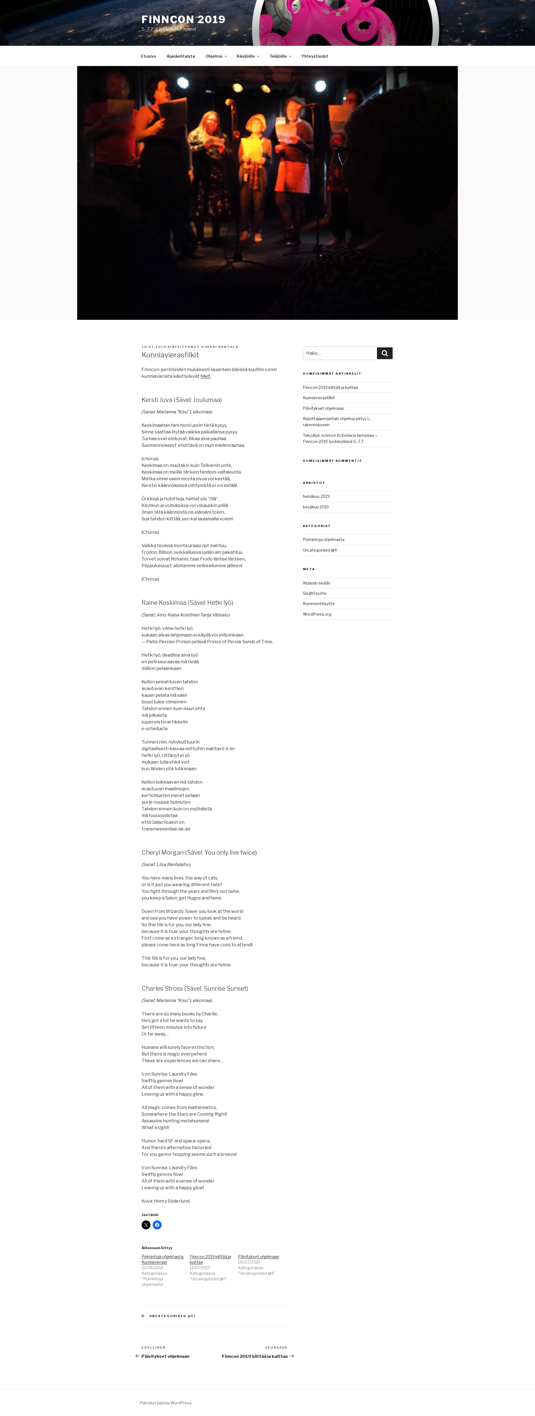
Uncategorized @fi (172, 1316)
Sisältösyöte (315, 593)
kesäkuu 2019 (316, 507)
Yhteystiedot (314, 56)
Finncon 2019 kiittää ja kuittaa (330, 387)
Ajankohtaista (181, 56)
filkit (205, 376)
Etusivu (148, 56)
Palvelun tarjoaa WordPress (166, 1402)
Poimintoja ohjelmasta (323, 539)
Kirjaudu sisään (316, 583)
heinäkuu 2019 (316, 496)
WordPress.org (317, 614)
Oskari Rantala (220, 347)
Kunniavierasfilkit (319, 397)
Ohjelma (214, 56)
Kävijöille (246, 56)
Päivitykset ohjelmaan (258, 1256)
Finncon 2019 (184, 19)
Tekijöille (278, 56)
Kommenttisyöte (319, 603)
